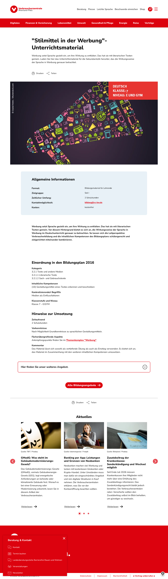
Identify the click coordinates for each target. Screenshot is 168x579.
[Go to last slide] (12, 461)
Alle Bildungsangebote (82, 385)
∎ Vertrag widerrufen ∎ (144, 576)
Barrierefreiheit (120, 576)
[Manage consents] (163, 574)
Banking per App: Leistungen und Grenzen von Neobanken (82, 459)
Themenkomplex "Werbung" (81, 340)
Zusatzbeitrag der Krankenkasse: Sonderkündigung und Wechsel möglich (126, 462)
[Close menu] (64, 538)
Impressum (102, 576)
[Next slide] (155, 461)
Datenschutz (85, 576)
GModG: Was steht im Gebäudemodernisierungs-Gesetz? (37, 461)
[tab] (79, 513)
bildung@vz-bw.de (93, 202)
